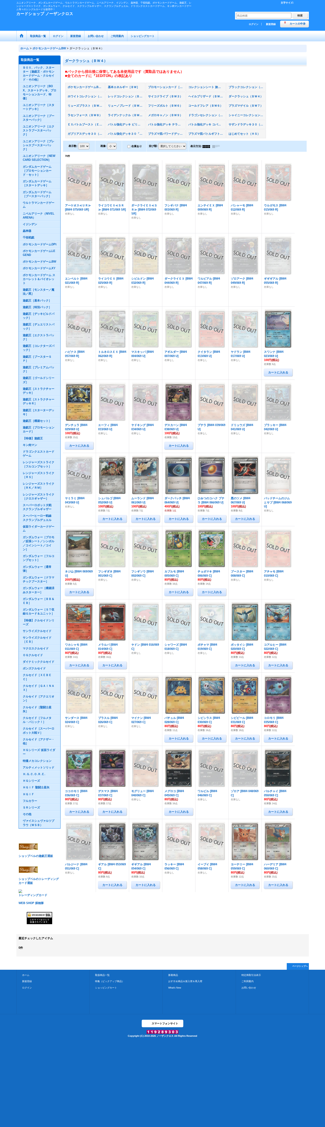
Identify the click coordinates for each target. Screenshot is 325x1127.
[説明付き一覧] (217, 146)
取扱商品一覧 (102, 975)
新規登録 (271, 24)
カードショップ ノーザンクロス (44, 14)
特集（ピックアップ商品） (109, 981)
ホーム (25, 975)
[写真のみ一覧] (207, 146)
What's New (174, 987)
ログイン (253, 24)
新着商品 (173, 975)
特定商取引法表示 (251, 975)
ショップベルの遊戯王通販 (36, 856)
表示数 (73, 146)
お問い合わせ (248, 987)
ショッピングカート (106, 987)
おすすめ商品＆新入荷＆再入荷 (185, 981)
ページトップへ (300, 966)
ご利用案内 (247, 981)
